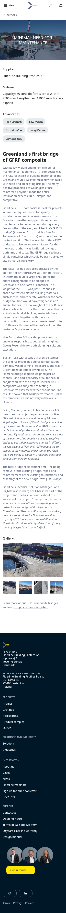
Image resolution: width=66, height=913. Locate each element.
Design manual (12, 837)
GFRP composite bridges (42, 603)
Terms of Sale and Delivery (20, 825)
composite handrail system (31, 607)
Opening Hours (13, 819)
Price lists (9, 797)
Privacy (17, 903)
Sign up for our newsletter (20, 791)
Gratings (8, 710)
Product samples (13, 722)
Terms (6, 903)
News (6, 779)
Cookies (29, 903)
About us (8, 766)
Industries (9, 749)
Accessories (10, 716)
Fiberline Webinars (15, 785)
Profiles (8, 703)
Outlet (7, 728)
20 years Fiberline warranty (20, 831)
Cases (6, 773)
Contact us (9, 812)
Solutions (9, 743)
